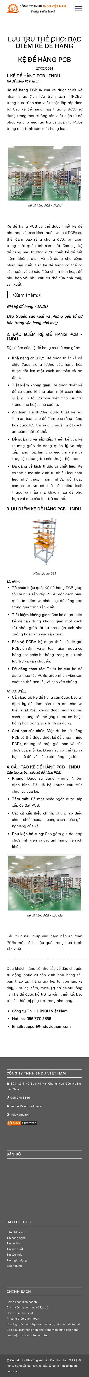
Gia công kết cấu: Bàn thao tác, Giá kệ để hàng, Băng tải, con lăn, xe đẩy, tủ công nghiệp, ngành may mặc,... (44, 1365)
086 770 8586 (38, 1018)
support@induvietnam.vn (27, 1106)
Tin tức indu (14, 1254)
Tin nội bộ (13, 1243)
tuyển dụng (14, 1265)
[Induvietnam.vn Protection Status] (22, 1125)
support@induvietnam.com (47, 1026)
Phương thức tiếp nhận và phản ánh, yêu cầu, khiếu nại (43, 1324)
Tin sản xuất (15, 1249)
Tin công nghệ (16, 1237)
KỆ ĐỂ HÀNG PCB (44, 59)
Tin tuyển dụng (17, 1260)
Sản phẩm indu (16, 1232)
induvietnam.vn (20, 1114)
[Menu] (76, 8)
